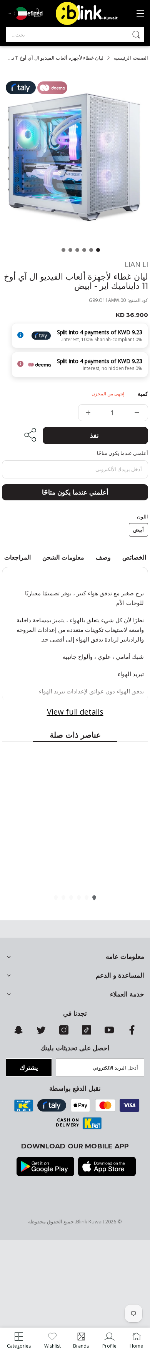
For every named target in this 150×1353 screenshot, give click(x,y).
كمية (143, 393)
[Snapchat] (18, 1032)
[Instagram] (63, 1032)
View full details (75, 711)
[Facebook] (132, 1032)
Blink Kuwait (90, 1221)
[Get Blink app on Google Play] (45, 1167)
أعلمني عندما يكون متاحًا (75, 492)
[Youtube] (109, 1032)
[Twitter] (41, 1032)
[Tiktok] (86, 1032)
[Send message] (136, 34)
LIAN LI (136, 264)
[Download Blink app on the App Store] (107, 1167)
